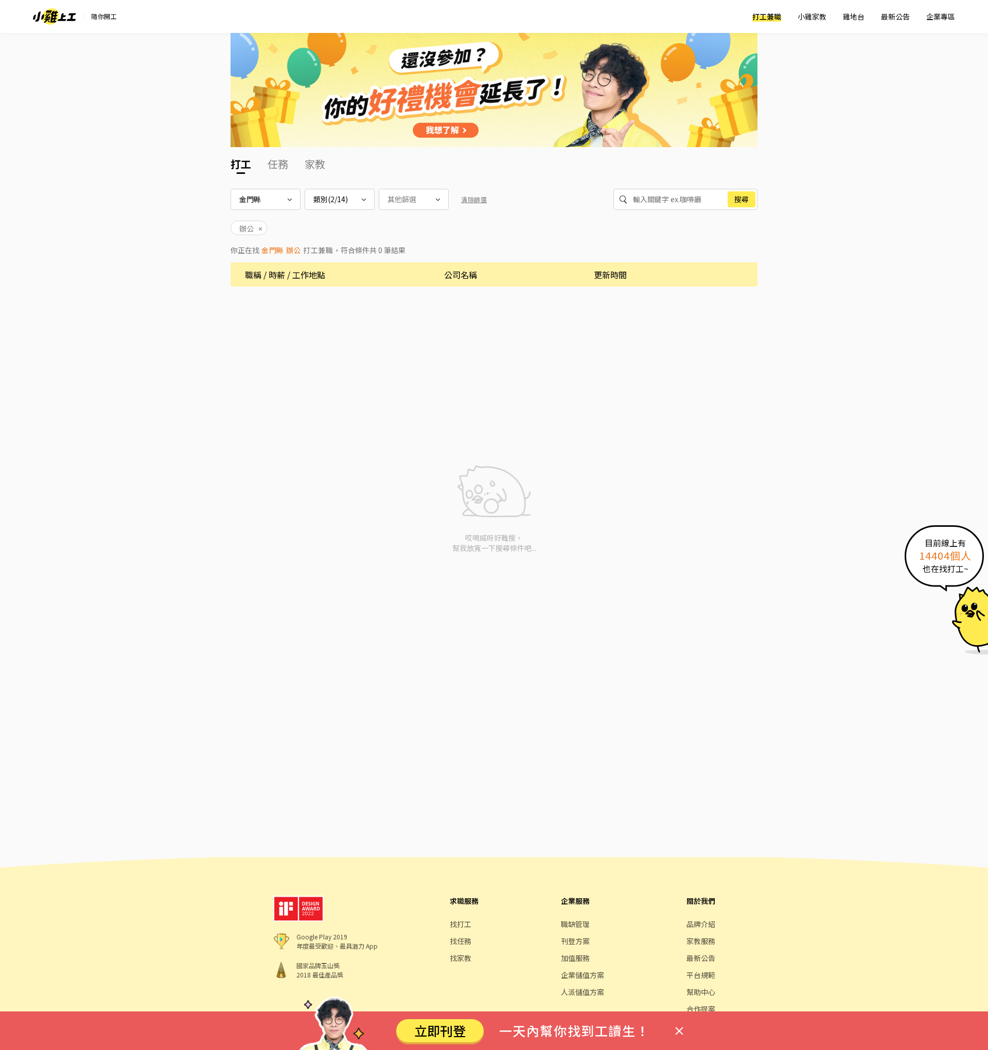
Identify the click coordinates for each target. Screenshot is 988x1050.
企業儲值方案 (582, 975)
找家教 (460, 958)
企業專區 (940, 16)
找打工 (460, 924)
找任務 (460, 941)
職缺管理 (575, 924)
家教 (315, 163)
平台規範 (700, 975)
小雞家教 (812, 16)
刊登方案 (575, 941)
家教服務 (700, 941)
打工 (241, 163)
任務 (278, 163)
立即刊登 (440, 1030)
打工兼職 (766, 16)
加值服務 (575, 958)
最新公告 (895, 16)
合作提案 (700, 1009)
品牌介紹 (700, 924)
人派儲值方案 (582, 992)
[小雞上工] (54, 16)
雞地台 (853, 16)
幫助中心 (700, 992)
